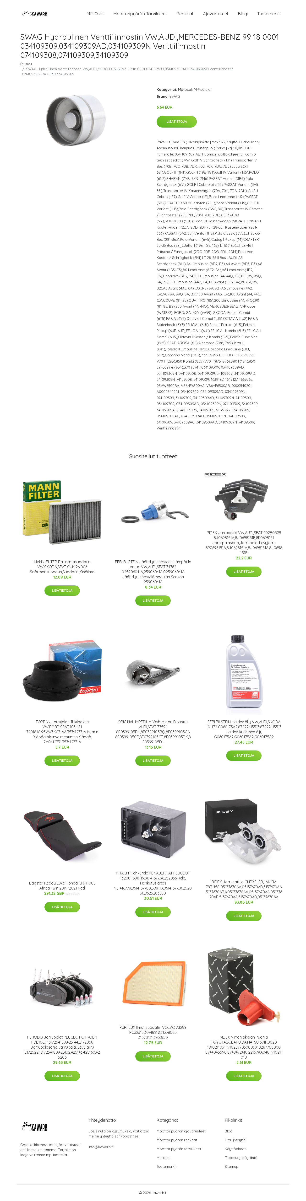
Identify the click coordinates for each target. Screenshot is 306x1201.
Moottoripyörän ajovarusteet (181, 1131)
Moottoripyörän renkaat (177, 1140)
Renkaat (184, 13)
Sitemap (231, 1166)
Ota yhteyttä (235, 1140)
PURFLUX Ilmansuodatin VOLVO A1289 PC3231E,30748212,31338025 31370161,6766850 (153, 1032)
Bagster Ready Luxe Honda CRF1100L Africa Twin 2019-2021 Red (62, 885)
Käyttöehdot (235, 1149)
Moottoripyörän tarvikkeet (140, 13)
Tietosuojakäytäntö (241, 1157)
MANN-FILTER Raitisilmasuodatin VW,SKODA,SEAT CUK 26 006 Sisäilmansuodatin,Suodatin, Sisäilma (62, 566)
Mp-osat (185, 89)
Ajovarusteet (215, 13)
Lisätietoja (176, 121)
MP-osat (95, 13)
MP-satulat (203, 89)
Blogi (243, 13)
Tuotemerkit (269, 13)
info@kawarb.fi (101, 1147)
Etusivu (26, 64)
